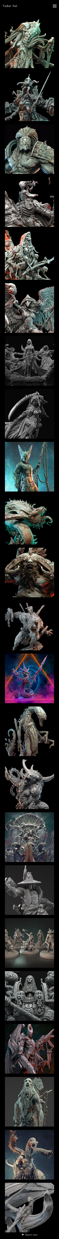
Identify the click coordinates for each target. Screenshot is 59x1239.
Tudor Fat (10, 6)
